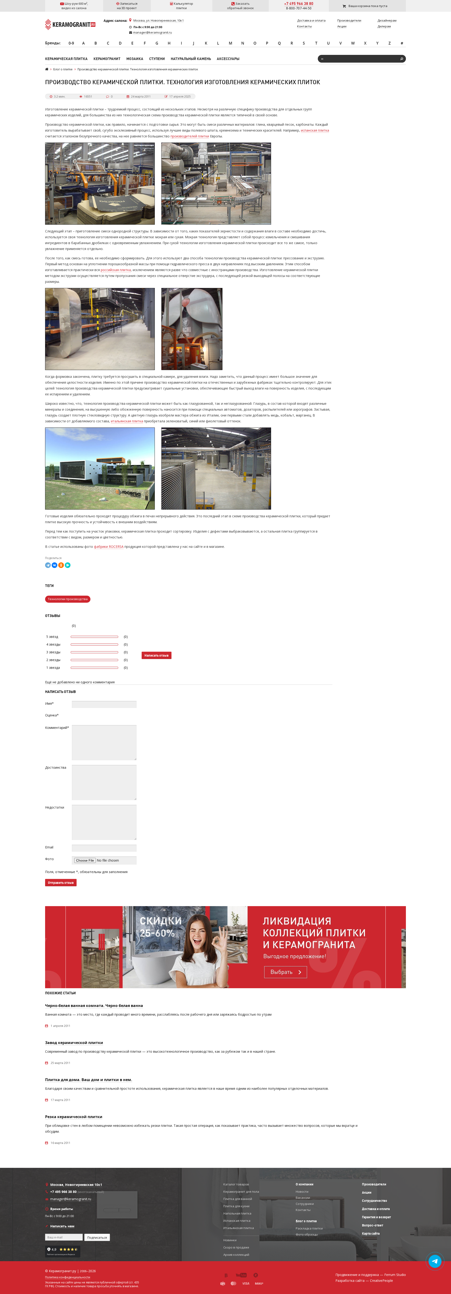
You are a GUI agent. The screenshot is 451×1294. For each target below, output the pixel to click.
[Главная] (46, 69)
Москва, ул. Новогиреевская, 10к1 (158, 20)
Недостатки (54, 807)
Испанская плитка (236, 1220)
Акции (366, 1192)
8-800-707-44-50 (298, 8)
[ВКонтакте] (54, 565)
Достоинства (55, 767)
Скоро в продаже (236, 1247)
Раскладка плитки (309, 1228)
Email (49, 847)
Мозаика (134, 59)
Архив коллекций (236, 1254)
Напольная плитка (237, 1213)
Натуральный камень (191, 59)
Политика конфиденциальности (67, 1277)
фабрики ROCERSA (109, 546)
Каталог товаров (236, 1184)
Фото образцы (307, 1234)
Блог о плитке (306, 1221)
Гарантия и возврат (376, 1217)
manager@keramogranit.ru (152, 32)
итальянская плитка (127, 421)
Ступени (157, 59)
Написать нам (62, 1226)
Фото (49, 859)
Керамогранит (107, 59)
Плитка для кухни (236, 1206)
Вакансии (303, 1198)
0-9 (71, 43)
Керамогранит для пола (241, 1191)
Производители (374, 1184)
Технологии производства (68, 599)
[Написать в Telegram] (435, 1261)
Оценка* (52, 715)
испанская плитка (315, 130)
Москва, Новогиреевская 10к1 (76, 1184)
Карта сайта (371, 1233)
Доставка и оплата (376, 1209)
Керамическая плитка (66, 59)
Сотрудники (305, 1204)
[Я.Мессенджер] (67, 565)
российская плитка (116, 270)
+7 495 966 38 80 (298, 3)
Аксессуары (228, 59)
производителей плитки (190, 136)
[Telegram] (48, 565)
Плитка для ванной (237, 1199)
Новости (302, 1191)
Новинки (230, 1240)
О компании (304, 1184)
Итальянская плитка (238, 1228)
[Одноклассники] (61, 565)
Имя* (49, 703)
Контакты (303, 1210)
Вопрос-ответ (372, 1225)
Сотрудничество (374, 1201)
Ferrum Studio (395, 1274)
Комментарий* (57, 727)
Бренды (52, 42)
